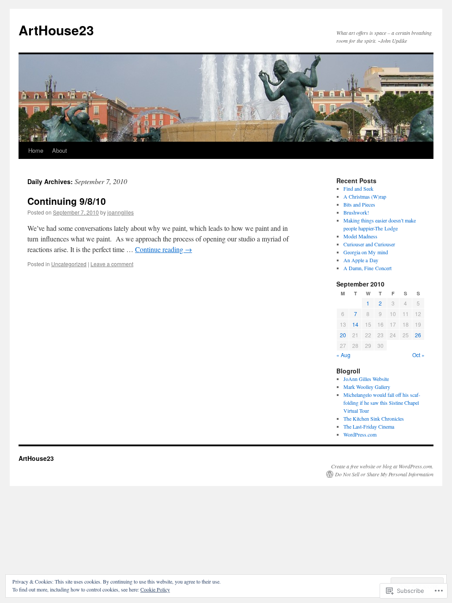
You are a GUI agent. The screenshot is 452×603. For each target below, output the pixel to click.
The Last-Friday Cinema (368, 426)
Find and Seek (358, 188)
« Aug (343, 354)
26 (418, 335)
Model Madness (360, 236)
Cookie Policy (155, 589)
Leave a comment (111, 264)
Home (35, 150)
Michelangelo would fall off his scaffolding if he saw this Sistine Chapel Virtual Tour (381, 402)
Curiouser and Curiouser (369, 244)
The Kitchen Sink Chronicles (373, 418)
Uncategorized (69, 264)
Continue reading (163, 249)
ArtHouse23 (56, 29)
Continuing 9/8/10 (66, 200)
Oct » (418, 354)
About (59, 150)
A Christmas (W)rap (364, 196)
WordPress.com (360, 434)
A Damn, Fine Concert (367, 267)
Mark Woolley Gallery (366, 386)
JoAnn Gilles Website (366, 378)
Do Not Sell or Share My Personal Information (384, 474)
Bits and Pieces (359, 204)
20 (343, 335)
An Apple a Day (360, 260)
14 (355, 324)
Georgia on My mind (365, 252)
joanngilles (120, 212)
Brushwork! (356, 212)
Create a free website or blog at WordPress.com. (382, 466)
